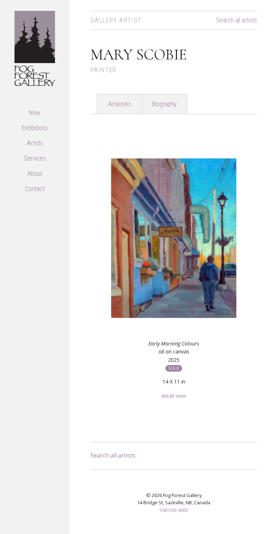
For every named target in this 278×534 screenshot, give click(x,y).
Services (35, 158)
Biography (164, 104)
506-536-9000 (174, 510)
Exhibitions (35, 128)
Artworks (119, 104)
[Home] (34, 48)
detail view (173, 395)
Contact (35, 189)
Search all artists (236, 20)
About (34, 173)
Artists (35, 143)
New (35, 112)
